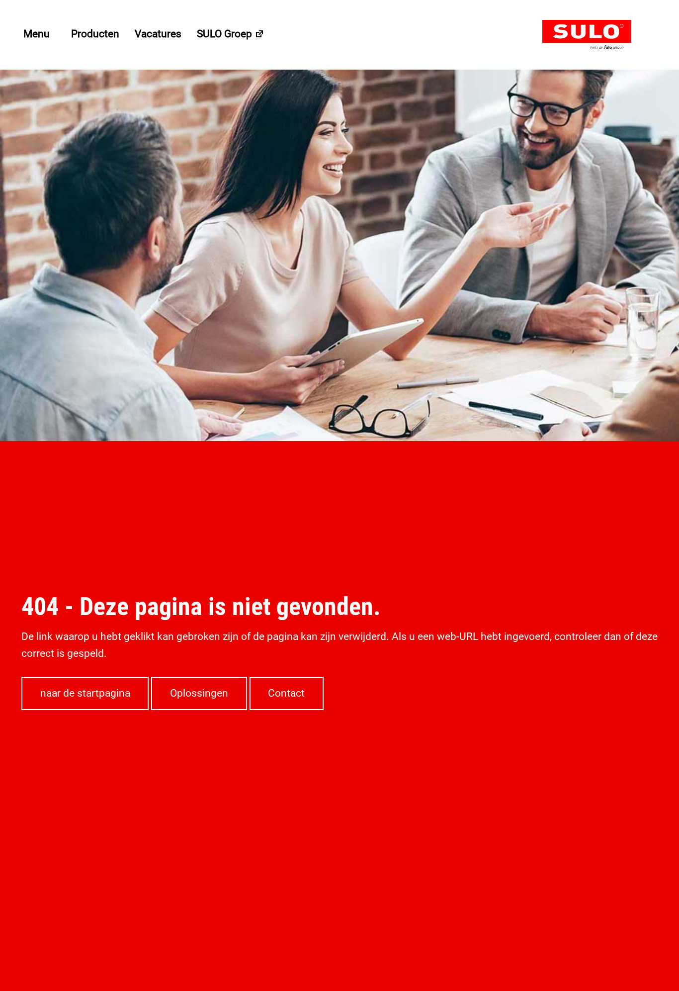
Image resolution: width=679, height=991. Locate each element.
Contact (286, 693)
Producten (95, 34)
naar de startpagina (85, 693)
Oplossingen (199, 693)
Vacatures (158, 34)
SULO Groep (226, 34)
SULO (600, 35)
